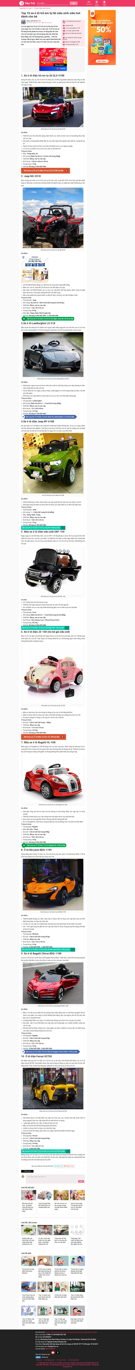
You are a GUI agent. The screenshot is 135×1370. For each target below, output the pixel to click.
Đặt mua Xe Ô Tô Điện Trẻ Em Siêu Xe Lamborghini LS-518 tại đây (50, 417)
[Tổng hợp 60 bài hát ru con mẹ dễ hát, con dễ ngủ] (61, 1230)
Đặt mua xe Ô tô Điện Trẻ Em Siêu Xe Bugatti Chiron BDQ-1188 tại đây (51, 1052)
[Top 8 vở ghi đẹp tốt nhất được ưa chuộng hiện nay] (44, 1195)
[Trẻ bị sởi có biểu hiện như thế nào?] (61, 1287)
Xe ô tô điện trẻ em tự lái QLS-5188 (71, 22)
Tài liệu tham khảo (47, 22)
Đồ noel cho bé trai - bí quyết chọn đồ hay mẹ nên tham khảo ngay (27, 1207)
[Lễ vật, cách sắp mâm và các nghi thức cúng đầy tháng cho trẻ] (44, 1230)
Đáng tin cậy (69, 1166)
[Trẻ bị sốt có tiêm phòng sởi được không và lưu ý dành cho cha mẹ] (61, 1261)
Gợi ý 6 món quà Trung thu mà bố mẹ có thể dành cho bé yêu (76, 1206)
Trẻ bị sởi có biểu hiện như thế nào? (61, 1296)
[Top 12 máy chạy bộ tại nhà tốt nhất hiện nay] (77, 1287)
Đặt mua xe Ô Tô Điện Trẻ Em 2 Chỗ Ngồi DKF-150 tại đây (43, 628)
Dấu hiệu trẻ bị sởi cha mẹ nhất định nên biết (77, 1321)
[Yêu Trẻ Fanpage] (58, 1354)
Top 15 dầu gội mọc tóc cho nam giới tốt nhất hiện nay (61, 1322)
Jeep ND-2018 (68, 25)
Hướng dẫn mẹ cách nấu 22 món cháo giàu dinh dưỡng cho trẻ (28, 1241)
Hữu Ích (59, 1166)
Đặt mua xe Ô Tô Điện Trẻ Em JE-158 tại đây (42, 737)
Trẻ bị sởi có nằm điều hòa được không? (28, 1271)
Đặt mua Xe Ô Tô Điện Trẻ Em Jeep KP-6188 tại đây (41, 528)
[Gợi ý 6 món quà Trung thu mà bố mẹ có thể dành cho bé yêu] (77, 1195)
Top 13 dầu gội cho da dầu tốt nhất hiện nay (43, 1321)
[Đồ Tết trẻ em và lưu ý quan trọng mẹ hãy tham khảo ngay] (61, 1195)
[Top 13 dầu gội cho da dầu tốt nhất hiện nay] (44, 1311)
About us (39, 1360)
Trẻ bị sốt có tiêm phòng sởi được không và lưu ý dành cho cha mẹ (61, 1272)
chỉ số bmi (93, 1332)
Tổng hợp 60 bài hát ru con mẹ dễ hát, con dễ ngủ (60, 1240)
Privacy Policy (61, 1360)
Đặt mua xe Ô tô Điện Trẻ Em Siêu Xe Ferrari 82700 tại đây (43, 1151)
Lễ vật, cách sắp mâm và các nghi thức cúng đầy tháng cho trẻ (44, 1241)
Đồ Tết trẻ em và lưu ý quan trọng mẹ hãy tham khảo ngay (61, 1206)
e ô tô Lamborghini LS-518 (71, 28)
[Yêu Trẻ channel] (53, 1354)
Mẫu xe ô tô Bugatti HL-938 (71, 42)
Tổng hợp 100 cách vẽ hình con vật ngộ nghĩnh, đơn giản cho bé (77, 1241)
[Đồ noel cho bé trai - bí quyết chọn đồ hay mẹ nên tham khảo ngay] (28, 1195)
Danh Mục (89, 4)
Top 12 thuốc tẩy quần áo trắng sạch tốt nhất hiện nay (28, 1322)
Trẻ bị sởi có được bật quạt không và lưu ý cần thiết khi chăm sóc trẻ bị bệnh (44, 1273)
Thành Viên (104, 5)
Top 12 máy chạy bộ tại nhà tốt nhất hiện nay (77, 1297)
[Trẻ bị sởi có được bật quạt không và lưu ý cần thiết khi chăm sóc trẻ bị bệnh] (44, 1261)
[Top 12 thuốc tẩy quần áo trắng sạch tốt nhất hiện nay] (28, 1311)
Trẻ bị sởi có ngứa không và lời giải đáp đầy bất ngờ (77, 1271)
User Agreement (49, 1360)
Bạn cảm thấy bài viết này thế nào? (43, 1166)
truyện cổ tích (49, 1332)
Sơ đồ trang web (73, 1360)
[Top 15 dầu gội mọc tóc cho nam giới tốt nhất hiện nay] (61, 1311)
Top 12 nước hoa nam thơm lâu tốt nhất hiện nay (44, 1297)
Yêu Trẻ (30, 3)
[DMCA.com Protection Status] (42, 1358)
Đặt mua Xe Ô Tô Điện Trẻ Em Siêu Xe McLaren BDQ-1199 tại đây (46, 949)
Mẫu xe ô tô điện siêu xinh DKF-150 (72, 34)
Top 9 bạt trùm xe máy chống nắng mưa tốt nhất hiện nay (28, 1298)
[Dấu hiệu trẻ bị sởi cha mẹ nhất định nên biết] (77, 1311)
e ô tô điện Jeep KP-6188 (71, 30)
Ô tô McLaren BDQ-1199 (70, 44)
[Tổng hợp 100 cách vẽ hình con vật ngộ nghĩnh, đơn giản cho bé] (77, 1230)
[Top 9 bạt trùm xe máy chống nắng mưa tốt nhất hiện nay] (28, 1287)
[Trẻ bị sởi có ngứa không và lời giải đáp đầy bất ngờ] (77, 1261)
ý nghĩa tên (86, 1332)
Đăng (81, 1181)
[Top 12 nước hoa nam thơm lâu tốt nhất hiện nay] (44, 1287)
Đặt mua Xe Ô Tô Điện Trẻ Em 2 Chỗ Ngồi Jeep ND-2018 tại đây (50, 319)
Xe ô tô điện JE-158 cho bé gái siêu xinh (71, 38)
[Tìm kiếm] (74, 3)
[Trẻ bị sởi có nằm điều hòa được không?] (28, 1261)
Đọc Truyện (97, 5)
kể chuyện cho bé (76, 1332)
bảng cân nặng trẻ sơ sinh (62, 1332)
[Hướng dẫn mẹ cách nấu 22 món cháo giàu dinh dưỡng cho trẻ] (28, 1230)
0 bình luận (27, 1171)
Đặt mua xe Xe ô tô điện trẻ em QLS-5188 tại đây (43, 170)
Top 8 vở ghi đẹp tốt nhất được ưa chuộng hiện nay (44, 1205)
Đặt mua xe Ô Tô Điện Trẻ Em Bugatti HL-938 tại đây (46, 845)
